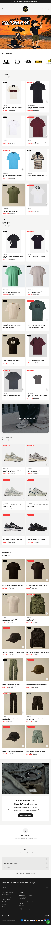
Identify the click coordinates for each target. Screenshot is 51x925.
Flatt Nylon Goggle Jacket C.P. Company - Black (37, 652)
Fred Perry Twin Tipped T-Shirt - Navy (36, 256)
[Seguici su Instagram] (6, 915)
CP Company (5, 208)
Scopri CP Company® (25, 815)
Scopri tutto (25, 18)
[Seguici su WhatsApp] (9, 915)
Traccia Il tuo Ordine (6, 897)
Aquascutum (5, 173)
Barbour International (31, 105)
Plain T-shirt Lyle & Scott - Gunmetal (11, 395)
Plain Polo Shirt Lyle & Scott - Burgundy (36, 142)
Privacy (3, 906)
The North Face (6, 289)
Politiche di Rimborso (6, 894)
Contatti (4, 901)
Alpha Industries (30, 393)
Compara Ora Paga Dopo (7, 892)
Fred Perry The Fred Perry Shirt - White (12, 142)
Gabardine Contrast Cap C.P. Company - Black (13, 652)
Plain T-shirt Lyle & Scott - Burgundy (35, 360)
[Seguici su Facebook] (3, 915)
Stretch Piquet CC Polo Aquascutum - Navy (37, 175)
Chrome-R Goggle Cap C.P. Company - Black (12, 751)
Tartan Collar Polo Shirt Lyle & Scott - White (37, 210)
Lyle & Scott (29, 140)
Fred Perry (5, 105)
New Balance (5, 468)
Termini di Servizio (6, 899)
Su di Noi (4, 904)
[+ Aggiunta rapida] (47, 101)
